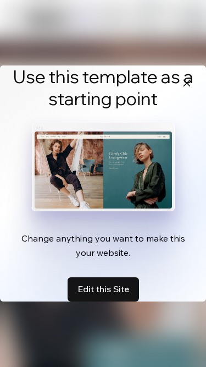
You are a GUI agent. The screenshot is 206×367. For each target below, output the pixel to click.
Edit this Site (103, 288)
